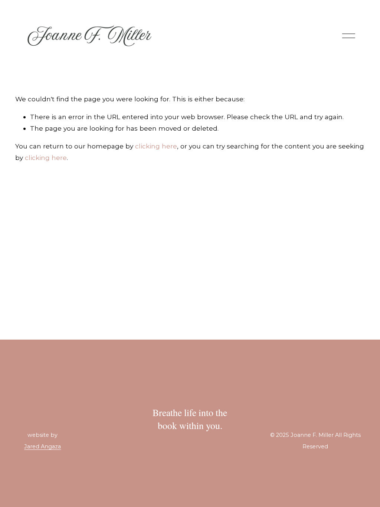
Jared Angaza (42, 447)
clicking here (156, 146)
